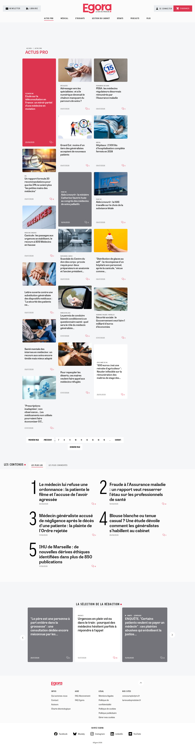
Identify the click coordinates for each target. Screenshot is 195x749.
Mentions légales (106, 695)
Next (172, 635)
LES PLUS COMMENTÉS (58, 465)
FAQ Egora (79, 700)
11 (82, 441)
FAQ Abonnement (82, 695)
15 (105, 441)
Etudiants (80, 18)
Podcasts (135, 18)
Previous (23, 638)
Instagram (100, 733)
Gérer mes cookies (107, 717)
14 (99, 441)
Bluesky (81, 733)
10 (77, 441)
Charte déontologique (61, 708)
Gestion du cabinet (101, 18)
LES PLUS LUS (37, 465)
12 (88, 441)
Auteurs (54, 704)
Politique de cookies (107, 708)
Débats (120, 18)
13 (94, 441)
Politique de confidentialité (105, 702)
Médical (64, 18)
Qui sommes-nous (59, 695)
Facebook (63, 733)
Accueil (29, 48)
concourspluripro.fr (131, 695)
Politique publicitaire (107, 713)
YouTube (137, 733)
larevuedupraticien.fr (131, 700)
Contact (54, 700)
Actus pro (49, 18)
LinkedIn (119, 733)
